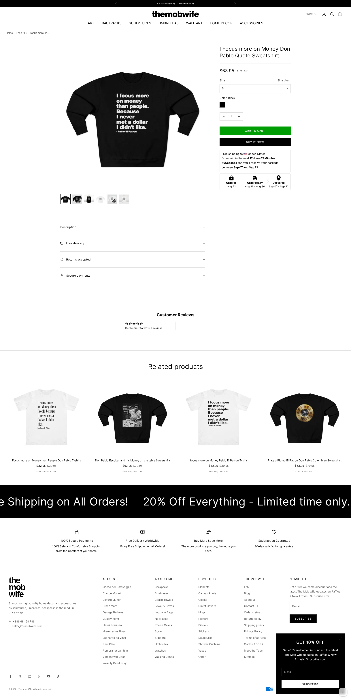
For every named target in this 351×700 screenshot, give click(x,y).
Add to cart (255, 130)
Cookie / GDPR (253, 644)
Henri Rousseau (113, 625)
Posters (203, 618)
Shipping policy (254, 625)
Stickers (203, 631)
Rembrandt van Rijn (115, 650)
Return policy (252, 618)
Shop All (20, 32)
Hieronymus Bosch (115, 631)
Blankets (204, 587)
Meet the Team (253, 650)
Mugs (201, 612)
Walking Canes (164, 657)
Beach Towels (164, 599)
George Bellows (113, 612)
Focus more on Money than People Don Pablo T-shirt (46, 460)
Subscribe (310, 684)
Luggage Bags (164, 612)
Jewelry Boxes (164, 606)
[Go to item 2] (77, 199)
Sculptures (205, 637)
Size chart (284, 80)
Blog (247, 593)
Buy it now (255, 142)
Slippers (160, 637)
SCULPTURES (140, 23)
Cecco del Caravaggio (117, 587)
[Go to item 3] (89, 199)
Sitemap (249, 657)
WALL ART (194, 23)
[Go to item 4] (100, 199)
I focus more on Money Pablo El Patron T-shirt (218, 460)
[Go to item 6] (124, 199)
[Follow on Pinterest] (39, 676)
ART (91, 23)
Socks (159, 631)
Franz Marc (110, 606)
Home (9, 32)
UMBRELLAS (168, 23)
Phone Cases (163, 625)
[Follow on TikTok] (58, 676)
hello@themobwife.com (27, 626)
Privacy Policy (253, 631)
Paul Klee (109, 644)
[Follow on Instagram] (29, 676)
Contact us (251, 606)
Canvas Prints (207, 593)
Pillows (203, 625)
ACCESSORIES (251, 23)
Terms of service (255, 637)
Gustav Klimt (111, 618)
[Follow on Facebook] (10, 676)
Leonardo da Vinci (114, 637)
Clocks (202, 599)
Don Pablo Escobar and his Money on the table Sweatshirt (132, 460)
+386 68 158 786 (24, 621)
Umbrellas (161, 644)
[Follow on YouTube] (48, 676)
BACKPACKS (112, 23)
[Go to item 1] (65, 199)
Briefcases (162, 593)
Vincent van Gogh (114, 657)
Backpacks (162, 587)
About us (250, 599)
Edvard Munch (112, 599)
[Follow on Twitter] (20, 676)
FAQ (246, 587)
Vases (202, 650)
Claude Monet (112, 593)
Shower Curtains (209, 644)
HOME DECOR (221, 23)
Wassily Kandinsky (115, 663)
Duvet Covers (207, 606)
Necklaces (161, 618)
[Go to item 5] (112, 199)
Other (202, 657)
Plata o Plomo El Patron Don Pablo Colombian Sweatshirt (304, 460)
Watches (160, 650)
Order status (252, 612)
